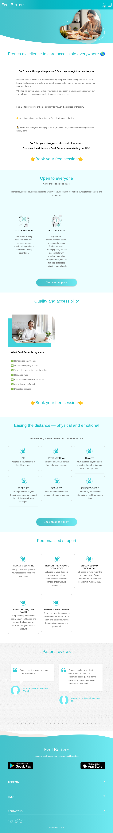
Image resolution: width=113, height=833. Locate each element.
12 (54, 723)
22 (95, 723)
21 (91, 723)
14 (62, 723)
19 (83, 723)
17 (75, 723)
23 (100, 723)
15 (66, 723)
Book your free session (56, 159)
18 (79, 723)
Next (107, 680)
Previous (6, 680)
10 (46, 723)
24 (104, 723)
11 (50, 723)
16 (71, 723)
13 (58, 723)
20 (87, 723)
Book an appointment (56, 521)
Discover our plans (56, 282)
